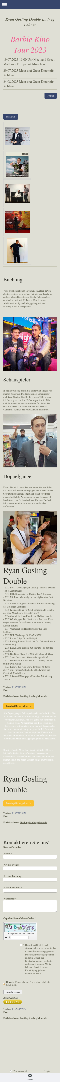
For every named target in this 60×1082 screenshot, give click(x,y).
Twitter (50, 95)
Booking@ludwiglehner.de (18, 706)
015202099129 (19, 687)
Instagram (10, 116)
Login (47, 1071)
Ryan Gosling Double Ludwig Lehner (30, 22)
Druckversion (19, 1071)
